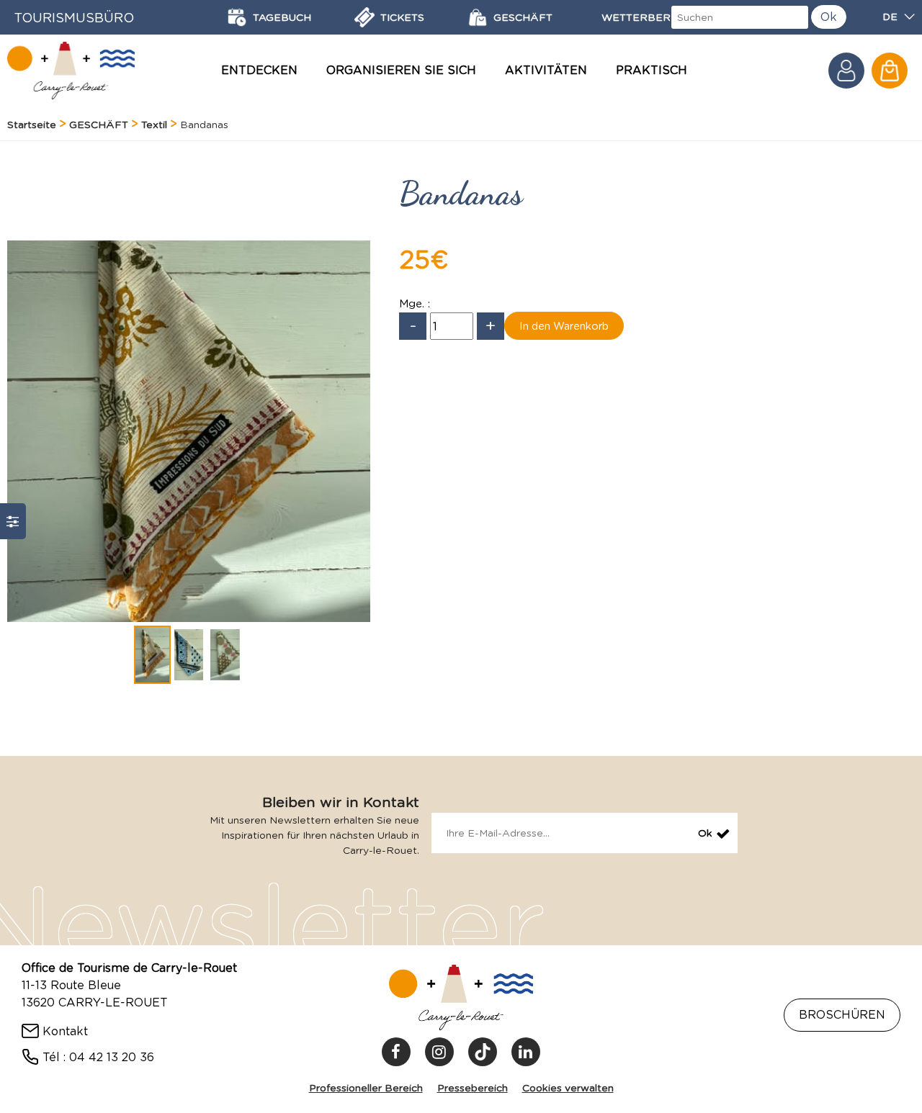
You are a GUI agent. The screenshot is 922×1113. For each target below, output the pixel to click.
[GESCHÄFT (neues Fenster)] (477, 17)
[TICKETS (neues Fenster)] (364, 17)
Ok (828, 17)
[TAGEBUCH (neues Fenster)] (237, 17)
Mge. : (414, 303)
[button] (890, 71)
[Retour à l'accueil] (71, 70)
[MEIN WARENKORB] (890, 71)
